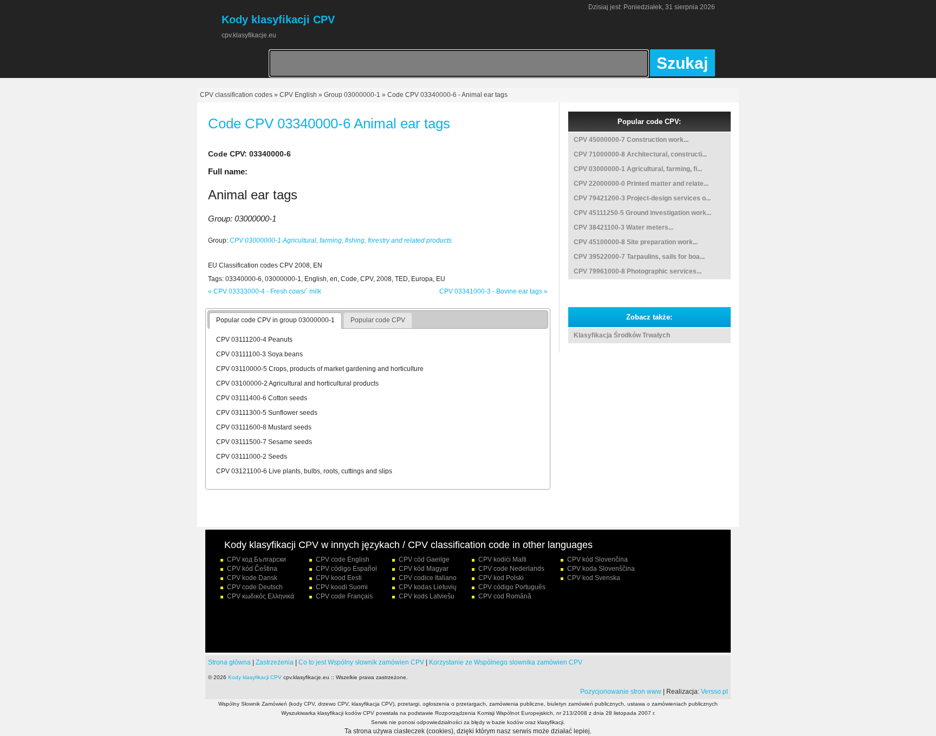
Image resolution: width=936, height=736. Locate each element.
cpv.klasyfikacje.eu (249, 35)
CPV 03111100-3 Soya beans (259, 354)
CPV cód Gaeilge (424, 559)
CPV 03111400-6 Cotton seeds (261, 398)
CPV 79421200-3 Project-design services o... (642, 198)
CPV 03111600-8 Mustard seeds (263, 427)
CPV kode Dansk (252, 578)
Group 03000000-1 (352, 95)
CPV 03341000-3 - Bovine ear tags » (493, 291)
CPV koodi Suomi (342, 587)
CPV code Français (344, 596)
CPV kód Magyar (423, 568)
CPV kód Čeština (252, 568)
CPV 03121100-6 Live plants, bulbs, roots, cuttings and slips (304, 471)
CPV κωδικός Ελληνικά (260, 596)
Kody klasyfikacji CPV (255, 677)
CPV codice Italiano (428, 578)
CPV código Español (346, 568)
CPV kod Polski (501, 578)
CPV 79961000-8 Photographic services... (637, 271)
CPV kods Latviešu (426, 596)
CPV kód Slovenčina (597, 559)
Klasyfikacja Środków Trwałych (622, 335)
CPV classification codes (236, 95)
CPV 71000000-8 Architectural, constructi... (640, 154)
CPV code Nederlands (511, 568)
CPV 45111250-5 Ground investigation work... (642, 213)
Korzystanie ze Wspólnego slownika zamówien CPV (505, 662)
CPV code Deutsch (255, 587)
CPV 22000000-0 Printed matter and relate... (641, 183)
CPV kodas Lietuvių (428, 587)
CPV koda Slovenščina (601, 568)
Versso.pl (714, 691)
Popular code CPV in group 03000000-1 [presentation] (275, 320)
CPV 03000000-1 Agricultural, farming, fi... (638, 169)
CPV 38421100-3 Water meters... (623, 227)
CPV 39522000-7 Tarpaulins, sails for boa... (639, 256)
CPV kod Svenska (593, 578)
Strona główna (229, 662)
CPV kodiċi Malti (502, 559)
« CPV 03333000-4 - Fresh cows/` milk (264, 291)
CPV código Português (511, 587)
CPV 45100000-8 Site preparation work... (636, 242)
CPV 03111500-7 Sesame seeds (264, 442)
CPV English (298, 95)
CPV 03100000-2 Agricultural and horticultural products (297, 383)
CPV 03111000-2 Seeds (251, 456)
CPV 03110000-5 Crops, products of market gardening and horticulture (320, 369)
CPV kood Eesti (339, 578)
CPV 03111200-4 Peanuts (254, 339)
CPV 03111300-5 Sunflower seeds (266, 412)
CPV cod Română (504, 596)
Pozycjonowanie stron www (620, 691)
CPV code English (342, 559)
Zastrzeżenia (275, 662)
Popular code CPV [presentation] (377, 320)
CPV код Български (256, 559)
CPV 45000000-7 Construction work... (631, 140)
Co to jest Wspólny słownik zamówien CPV (361, 662)
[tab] (275, 320)
